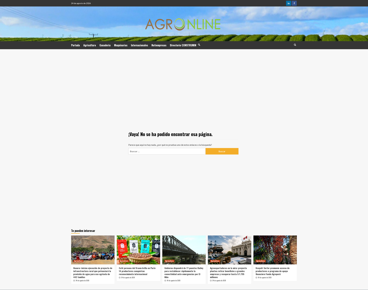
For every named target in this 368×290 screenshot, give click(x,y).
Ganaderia (105, 45)
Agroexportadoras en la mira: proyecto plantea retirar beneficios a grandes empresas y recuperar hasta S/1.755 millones (228, 272)
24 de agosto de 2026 (82, 280)
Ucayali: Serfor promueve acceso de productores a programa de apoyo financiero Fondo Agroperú (273, 271)
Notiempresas (159, 45)
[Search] (295, 44)
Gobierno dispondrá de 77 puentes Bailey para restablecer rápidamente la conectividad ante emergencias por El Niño (183, 272)
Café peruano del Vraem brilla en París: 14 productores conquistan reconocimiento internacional (137, 271)
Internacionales (139, 45)
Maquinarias (120, 45)
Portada (75, 45)
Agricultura (89, 45)
